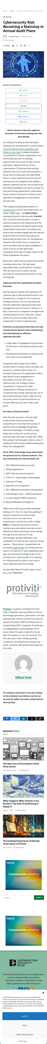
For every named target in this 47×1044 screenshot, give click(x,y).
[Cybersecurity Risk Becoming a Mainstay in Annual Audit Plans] (23, 64)
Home (5, 11)
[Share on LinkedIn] (13, 46)
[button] (43, 992)
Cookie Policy (22, 1041)
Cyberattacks (9, 210)
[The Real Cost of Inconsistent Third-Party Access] (23, 748)
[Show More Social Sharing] (29, 46)
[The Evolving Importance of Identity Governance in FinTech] (23, 826)
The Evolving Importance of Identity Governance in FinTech (21, 842)
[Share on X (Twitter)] (17, 46)
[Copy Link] (25, 46)
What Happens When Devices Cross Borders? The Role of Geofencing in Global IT (21, 803)
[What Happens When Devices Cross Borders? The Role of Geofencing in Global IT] (23, 786)
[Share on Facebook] (21, 46)
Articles (11, 11)
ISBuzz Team (14, 36)
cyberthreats (18, 547)
